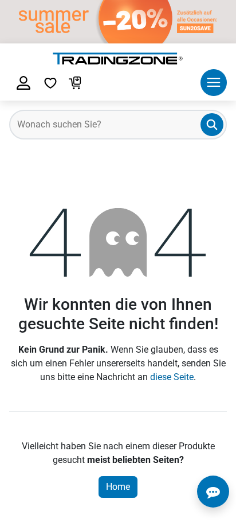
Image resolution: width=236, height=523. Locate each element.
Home (118, 486)
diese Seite (172, 377)
